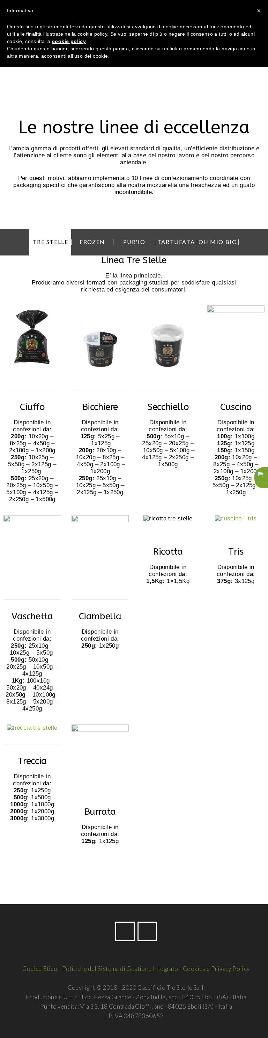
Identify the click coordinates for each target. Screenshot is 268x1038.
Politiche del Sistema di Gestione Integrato (120, 968)
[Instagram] (147, 931)
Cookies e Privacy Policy (216, 968)
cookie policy (69, 41)
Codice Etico (39, 968)
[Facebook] (125, 931)
